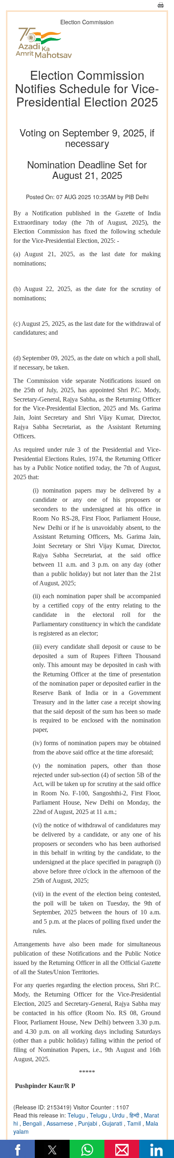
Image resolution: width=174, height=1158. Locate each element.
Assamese (61, 1123)
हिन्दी (135, 1115)
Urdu (119, 1115)
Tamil (134, 1123)
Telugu (77, 1115)
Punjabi (88, 1123)
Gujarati (113, 1123)
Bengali (33, 1123)
